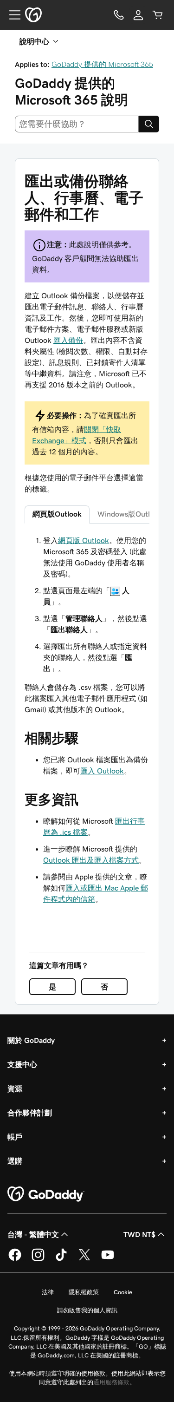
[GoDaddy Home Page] (45, 1194)
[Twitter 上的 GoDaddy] (84, 1259)
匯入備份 (68, 340)
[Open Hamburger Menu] (11, 15)
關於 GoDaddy (31, 1040)
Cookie (123, 1292)
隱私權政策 (84, 1292)
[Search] (149, 124)
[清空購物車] (157, 14)
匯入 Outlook (102, 770)
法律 (48, 1292)
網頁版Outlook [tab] (57, 514)
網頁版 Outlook (83, 540)
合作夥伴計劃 (29, 1112)
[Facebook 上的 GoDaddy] (14, 1259)
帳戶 (14, 1136)
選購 (14, 1161)
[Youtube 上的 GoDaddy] (107, 1259)
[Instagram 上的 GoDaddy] (38, 1259)
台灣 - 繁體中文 (33, 1234)
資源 (14, 1088)
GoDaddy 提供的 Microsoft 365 (102, 64)
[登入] (138, 15)
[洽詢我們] (119, 15)
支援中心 (22, 1064)
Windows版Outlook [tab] (129, 514)
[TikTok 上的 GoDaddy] (61, 1259)
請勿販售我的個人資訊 (87, 1310)
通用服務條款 (111, 1382)
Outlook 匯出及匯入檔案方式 (91, 860)
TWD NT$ (139, 1234)
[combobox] (77, 124)
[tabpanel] (87, 625)
